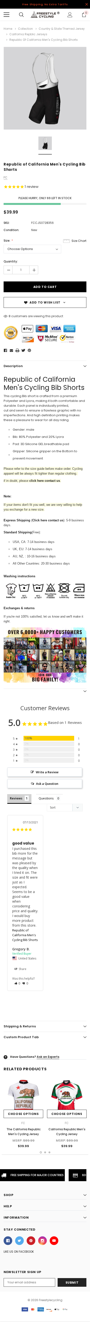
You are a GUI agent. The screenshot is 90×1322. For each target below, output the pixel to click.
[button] (17, 983)
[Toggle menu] (6, 15)
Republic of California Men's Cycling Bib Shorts (25, 935)
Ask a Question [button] (47, 783)
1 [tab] (41, 1152)
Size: (7, 240)
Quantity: (11, 261)
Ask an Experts (48, 1057)
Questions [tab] (46, 798)
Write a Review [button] (47, 772)
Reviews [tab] (16, 798)
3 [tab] (49, 1152)
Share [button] (22, 969)
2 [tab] (45, 1152)
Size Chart (79, 241)
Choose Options (23, 1114)
